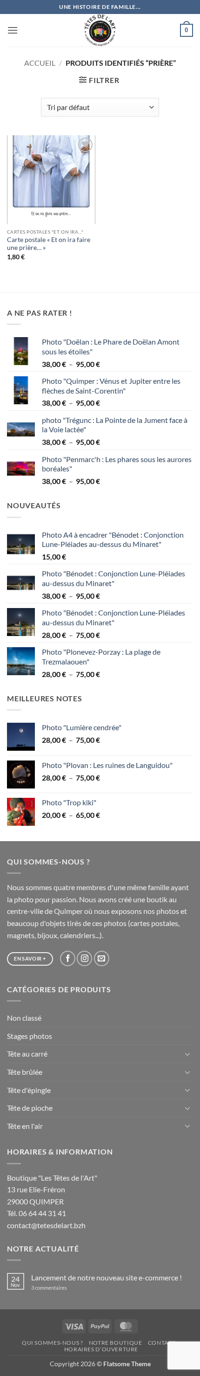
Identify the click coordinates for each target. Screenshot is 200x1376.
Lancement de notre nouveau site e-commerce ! (106, 1277)
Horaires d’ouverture (101, 1349)
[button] (12, 30)
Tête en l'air (25, 1125)
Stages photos (29, 1035)
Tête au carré (27, 1053)
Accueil (39, 62)
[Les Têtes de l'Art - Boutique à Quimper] (100, 30)
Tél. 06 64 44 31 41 (36, 1213)
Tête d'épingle (29, 1090)
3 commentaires (61, 1288)
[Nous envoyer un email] (101, 958)
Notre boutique (115, 1342)
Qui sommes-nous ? (52, 1342)
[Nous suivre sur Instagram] (84, 958)
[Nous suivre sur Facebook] (67, 958)
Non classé (24, 1017)
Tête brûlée (24, 1071)
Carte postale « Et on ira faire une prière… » (48, 244)
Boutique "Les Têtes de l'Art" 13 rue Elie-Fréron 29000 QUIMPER (52, 1189)
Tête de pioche (30, 1107)
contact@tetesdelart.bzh (46, 1225)
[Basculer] (187, 1053)
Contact (162, 1342)
